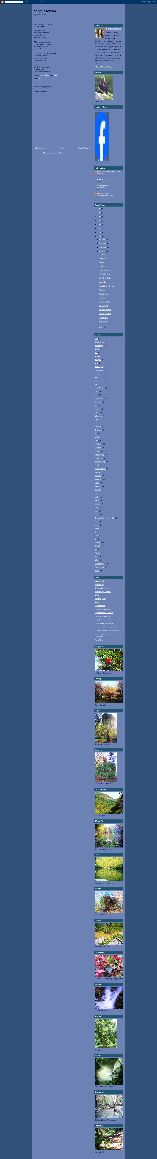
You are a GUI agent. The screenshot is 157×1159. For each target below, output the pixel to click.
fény (96, 384)
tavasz (97, 535)
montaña (98, 472)
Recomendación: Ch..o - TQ (104, 518)
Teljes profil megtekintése (103, 67)
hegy (96, 405)
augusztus (102, 251)
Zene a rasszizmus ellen (105, 196)
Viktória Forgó (99, 110)
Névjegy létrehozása (101, 162)
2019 (99, 209)
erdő (96, 377)
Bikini (97, 595)
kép (96, 434)
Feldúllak (102, 298)
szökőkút (97, 528)
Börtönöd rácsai (104, 274)
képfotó (97, 437)
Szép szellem (103, 322)
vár (96, 549)
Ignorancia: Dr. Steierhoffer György (107, 627)
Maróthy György (103, 194)
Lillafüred (98, 444)
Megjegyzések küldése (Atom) (53, 153)
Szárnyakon (103, 258)
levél (96, 441)
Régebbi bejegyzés (84, 148)
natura (97, 483)
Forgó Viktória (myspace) (103, 609)
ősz (96, 493)
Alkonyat (102, 290)
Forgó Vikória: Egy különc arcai (108, 172)
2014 (99, 217)
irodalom (98, 426)
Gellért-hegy (99, 398)
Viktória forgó (99, 567)
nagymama (98, 479)
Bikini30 (97, 349)
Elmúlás (102, 254)
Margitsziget (99, 458)
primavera (98, 504)
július (101, 327)
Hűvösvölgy (99, 416)
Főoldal (61, 148)
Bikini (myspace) (100, 599)
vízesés (97, 571)
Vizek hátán (103, 282)
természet (98, 542)
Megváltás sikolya (105, 278)
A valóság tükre (102, 186)
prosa (96, 507)
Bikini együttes (100, 342)
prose (96, 511)
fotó (96, 395)
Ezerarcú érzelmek (105, 310)
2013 (99, 221)
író (96, 423)
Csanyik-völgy (99, 370)
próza (96, 514)
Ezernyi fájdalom (105, 314)
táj (95, 532)
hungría (97, 412)
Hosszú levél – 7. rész (106, 286)
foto (96, 391)
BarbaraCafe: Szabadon (103, 592)
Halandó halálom (105, 302)
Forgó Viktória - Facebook (104, 613)
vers (40, 78)
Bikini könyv (99, 346)
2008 (99, 236)
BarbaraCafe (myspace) (103, 588)
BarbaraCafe (99, 585)
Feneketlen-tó (99, 381)
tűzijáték (97, 546)
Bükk (96, 363)
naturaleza (98, 486)
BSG (96, 353)
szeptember (103, 247)
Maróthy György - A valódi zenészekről (108, 630)
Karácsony (98, 430)
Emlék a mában (104, 270)
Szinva (97, 521)
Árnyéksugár (103, 306)
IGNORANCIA (102, 180)
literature (98, 451)
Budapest (98, 360)
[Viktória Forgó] (102, 160)
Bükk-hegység (99, 367)
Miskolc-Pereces (100, 469)
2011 (99, 228)
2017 (99, 213)
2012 (99, 224)
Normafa (98, 490)
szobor (97, 525)
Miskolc (100, 174)
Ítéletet (101, 262)
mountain (98, 476)
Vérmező (97, 553)
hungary (97, 409)
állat (96, 339)
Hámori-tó (98, 402)
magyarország (99, 455)
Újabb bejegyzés (39, 148)
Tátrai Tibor (99, 640)
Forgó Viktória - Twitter (103, 620)
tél (95, 539)
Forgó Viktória (45, 10)
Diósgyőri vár (99, 374)
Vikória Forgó (99, 564)
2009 (99, 232)
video (96, 560)
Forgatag (102, 266)
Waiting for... (101, 188)
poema (97, 500)
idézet (96, 419)
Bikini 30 (98, 602)
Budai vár (98, 356)
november (102, 243)
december (102, 239)
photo (96, 497)
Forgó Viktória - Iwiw (102, 616)
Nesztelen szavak (104, 294)
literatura (98, 448)
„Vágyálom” (103, 318)
